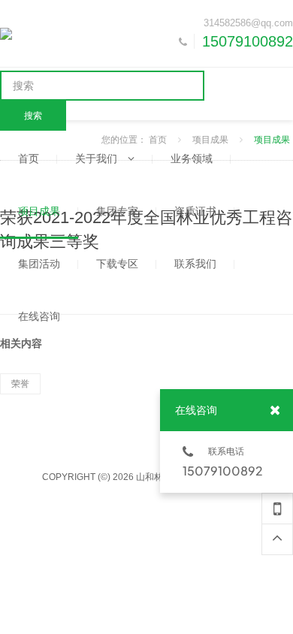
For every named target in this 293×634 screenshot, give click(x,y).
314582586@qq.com (248, 23)
